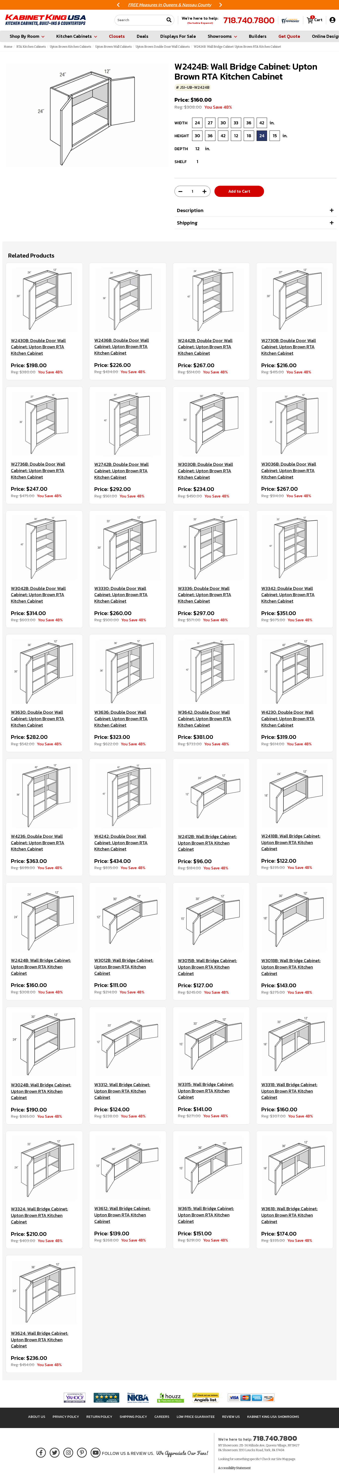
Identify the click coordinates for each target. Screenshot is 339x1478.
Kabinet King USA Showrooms (273, 1416)
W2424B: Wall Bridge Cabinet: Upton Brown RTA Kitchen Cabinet (41, 966)
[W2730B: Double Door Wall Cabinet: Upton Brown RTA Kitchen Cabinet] (294, 300)
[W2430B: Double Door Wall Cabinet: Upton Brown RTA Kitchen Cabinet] (44, 300)
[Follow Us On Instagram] (68, 1451)
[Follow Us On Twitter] (55, 1451)
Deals (142, 36)
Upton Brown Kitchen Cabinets (70, 46)
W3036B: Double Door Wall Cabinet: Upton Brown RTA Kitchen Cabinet (288, 470)
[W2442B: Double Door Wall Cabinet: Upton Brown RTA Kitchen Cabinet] (211, 300)
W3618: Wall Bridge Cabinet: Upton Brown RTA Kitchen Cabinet (289, 1215)
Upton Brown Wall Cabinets (113, 46)
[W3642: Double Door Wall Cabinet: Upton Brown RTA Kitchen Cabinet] (211, 671)
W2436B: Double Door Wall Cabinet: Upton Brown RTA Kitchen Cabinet (121, 346)
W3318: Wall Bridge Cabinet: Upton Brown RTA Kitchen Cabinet (289, 1091)
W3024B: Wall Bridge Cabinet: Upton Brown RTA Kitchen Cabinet (41, 1091)
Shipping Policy (133, 1416)
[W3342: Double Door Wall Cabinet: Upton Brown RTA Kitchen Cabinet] (294, 548)
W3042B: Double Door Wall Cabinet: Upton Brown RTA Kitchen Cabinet (38, 594)
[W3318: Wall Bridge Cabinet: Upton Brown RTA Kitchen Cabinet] (294, 1044)
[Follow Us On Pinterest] (82, 1451)
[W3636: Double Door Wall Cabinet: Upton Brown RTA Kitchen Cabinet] (127, 671)
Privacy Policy (66, 1416)
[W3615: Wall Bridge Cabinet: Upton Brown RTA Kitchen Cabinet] (211, 1168)
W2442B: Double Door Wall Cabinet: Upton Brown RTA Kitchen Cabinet (205, 347)
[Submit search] (169, 20)
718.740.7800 (248, 20)
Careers (161, 1416)
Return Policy (99, 1416)
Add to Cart (239, 191)
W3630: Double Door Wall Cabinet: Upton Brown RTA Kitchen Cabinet (37, 718)
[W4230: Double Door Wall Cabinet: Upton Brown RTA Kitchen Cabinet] (294, 671)
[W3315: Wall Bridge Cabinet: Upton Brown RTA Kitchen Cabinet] (211, 1044)
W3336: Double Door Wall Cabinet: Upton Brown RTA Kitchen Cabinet (204, 594)
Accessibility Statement (234, 1468)
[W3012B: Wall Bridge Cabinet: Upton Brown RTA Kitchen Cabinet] (127, 920)
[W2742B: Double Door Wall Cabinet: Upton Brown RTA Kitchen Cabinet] (127, 424)
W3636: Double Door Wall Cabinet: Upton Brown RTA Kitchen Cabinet (121, 718)
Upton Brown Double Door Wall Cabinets (163, 46)
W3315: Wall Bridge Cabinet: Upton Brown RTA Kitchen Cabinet (206, 1090)
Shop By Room (24, 36)
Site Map (282, 1459)
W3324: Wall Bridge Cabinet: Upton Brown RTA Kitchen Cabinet (39, 1215)
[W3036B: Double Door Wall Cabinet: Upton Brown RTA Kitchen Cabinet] (294, 424)
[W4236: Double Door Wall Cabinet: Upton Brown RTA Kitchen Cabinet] (44, 795)
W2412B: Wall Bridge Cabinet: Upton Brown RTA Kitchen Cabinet (207, 842)
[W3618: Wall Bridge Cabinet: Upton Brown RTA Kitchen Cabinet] (294, 1168)
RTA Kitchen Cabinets (31, 46)
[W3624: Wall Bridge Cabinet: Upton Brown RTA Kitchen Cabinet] (44, 1292)
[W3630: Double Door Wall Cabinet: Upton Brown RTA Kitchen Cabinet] (44, 671)
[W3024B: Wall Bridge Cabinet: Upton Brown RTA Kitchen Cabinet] (44, 1044)
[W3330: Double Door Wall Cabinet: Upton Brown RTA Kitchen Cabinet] (127, 548)
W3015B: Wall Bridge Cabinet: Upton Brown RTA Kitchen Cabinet (207, 967)
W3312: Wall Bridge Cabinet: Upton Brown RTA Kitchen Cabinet (122, 1091)
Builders (258, 36)
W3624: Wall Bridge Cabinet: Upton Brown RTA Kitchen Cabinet (39, 1339)
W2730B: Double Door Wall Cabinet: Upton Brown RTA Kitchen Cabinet (288, 347)
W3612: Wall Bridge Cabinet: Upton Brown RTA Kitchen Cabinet (122, 1214)
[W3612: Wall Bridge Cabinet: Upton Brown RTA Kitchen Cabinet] (127, 1168)
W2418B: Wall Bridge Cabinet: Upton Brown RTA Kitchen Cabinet (290, 842)
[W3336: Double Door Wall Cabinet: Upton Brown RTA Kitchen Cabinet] (211, 548)
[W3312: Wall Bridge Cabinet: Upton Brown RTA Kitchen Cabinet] (127, 1044)
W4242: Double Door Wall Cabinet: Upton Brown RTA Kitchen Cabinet (121, 842)
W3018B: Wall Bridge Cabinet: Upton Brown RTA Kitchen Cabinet (291, 967)
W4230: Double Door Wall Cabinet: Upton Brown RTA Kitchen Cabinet (288, 718)
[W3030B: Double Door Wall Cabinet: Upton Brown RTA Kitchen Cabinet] (211, 424)
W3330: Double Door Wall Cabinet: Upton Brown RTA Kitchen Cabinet (121, 594)
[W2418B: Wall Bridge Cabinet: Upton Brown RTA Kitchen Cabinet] (294, 795)
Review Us (231, 1416)
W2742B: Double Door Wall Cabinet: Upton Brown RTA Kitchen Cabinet (121, 470)
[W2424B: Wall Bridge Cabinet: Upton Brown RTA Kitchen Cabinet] (44, 920)
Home (8, 46)
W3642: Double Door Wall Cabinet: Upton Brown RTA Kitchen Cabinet (204, 718)
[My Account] (332, 20)
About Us (36, 1416)
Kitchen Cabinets (74, 36)
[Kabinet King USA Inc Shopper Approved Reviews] (291, 20)
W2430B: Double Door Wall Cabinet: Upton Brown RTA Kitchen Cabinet (38, 347)
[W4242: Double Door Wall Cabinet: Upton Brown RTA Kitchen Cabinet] (127, 795)
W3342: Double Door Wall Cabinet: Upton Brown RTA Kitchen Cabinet (288, 594)
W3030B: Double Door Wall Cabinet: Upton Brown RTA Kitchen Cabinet (205, 470)
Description (190, 210)
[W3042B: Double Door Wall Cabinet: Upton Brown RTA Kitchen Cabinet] (44, 548)
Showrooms (220, 36)
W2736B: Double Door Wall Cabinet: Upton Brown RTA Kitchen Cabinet (38, 470)
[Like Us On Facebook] (41, 1451)
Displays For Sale (178, 36)
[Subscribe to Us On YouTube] (95, 1451)
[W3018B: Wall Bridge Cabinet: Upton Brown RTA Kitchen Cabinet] (294, 920)
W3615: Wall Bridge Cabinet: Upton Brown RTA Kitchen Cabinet (206, 1214)
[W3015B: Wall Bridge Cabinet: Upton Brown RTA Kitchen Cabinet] (211, 920)
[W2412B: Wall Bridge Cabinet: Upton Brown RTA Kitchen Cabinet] (211, 795)
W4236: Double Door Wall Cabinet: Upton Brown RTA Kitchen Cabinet (37, 842)
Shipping (187, 222)
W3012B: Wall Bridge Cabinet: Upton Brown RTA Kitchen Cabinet (123, 966)
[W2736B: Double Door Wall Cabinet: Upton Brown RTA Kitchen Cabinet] (44, 424)
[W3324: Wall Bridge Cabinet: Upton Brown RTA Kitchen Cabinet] (44, 1168)
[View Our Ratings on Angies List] (206, 1397)
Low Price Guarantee (196, 1416)
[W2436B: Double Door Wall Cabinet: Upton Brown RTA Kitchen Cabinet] (127, 300)
